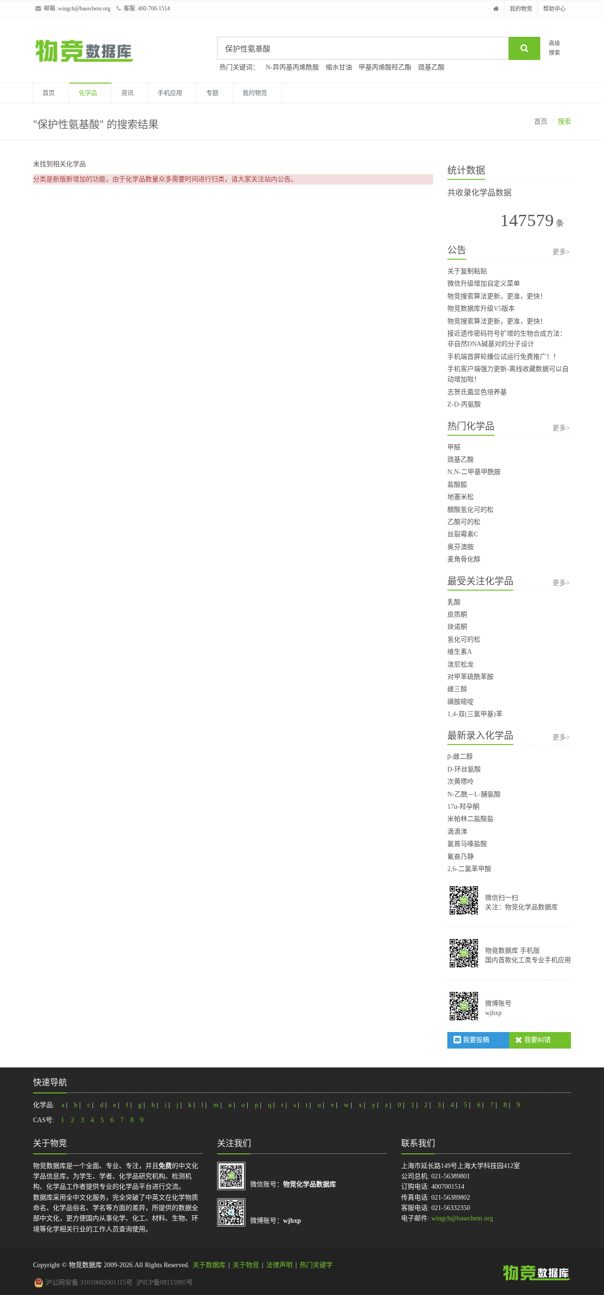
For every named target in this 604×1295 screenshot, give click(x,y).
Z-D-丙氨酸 (464, 404)
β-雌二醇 (460, 756)
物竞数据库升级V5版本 (481, 308)
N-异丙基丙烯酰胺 (292, 67)
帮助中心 (554, 9)
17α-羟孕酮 (463, 806)
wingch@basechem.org (84, 8)
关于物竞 (246, 1265)
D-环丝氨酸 (464, 769)
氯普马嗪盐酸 (467, 843)
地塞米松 (460, 496)
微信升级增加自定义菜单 (483, 283)
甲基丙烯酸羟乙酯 (385, 67)
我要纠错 (536, 1039)
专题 (212, 92)
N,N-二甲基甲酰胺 (474, 471)
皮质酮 (457, 614)
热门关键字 (316, 1265)
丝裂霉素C (462, 534)
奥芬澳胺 (460, 546)
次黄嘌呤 (460, 781)
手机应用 (170, 92)
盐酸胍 (457, 484)
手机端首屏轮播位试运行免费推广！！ (503, 356)
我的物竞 (521, 9)
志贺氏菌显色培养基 (477, 392)
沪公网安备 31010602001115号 (88, 1282)
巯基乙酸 (431, 67)
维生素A (459, 651)
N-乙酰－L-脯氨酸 (474, 794)
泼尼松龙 (460, 664)
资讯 (127, 92)
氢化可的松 (463, 639)
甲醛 (454, 447)
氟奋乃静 (460, 856)
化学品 (88, 92)
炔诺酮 (457, 626)
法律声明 (279, 1265)
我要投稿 (475, 1039)
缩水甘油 (339, 67)
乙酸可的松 (463, 521)
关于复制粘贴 (467, 271)
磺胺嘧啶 (460, 701)
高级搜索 (554, 48)
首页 (48, 92)
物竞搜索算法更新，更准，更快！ (496, 296)
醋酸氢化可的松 (470, 509)
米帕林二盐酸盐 (470, 818)
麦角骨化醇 (463, 559)
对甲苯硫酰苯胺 (470, 676)
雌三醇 (457, 689)
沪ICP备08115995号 (164, 1282)
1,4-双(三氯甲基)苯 (475, 714)
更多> (561, 251)
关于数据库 (209, 1265)
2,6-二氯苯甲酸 (469, 868)
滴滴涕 (457, 831)
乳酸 (454, 602)
